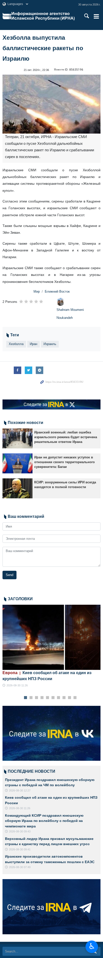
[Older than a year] (17, 438)
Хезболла (16, 344)
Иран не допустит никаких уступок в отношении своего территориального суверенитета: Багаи (64, 462)
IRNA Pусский (43, 16)
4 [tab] (42, 698)
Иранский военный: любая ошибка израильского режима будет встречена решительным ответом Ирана (65, 437)
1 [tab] (25, 698)
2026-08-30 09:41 (19, 849)
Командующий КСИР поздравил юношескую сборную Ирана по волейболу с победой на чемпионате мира (44, 820)
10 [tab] (75, 698)
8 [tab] (64, 698)
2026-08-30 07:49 (19, 867)
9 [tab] (69, 698)
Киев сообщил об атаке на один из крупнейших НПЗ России (47, 676)
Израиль (50, 344)
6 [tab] (53, 698)
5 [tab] (47, 698)
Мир (37, 291)
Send (9, 575)
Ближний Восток (57, 291)
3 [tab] (37, 698)
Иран (33, 344)
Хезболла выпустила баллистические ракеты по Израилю (42, 48)
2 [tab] (31, 698)
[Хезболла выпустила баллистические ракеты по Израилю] (51, 104)
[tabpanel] (51, 646)
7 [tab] (59, 698)
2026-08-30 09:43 (19, 831)
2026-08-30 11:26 (17, 685)
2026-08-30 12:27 (19, 790)
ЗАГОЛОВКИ (20, 599)
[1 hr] (51, 637)
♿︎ (92, 946)
